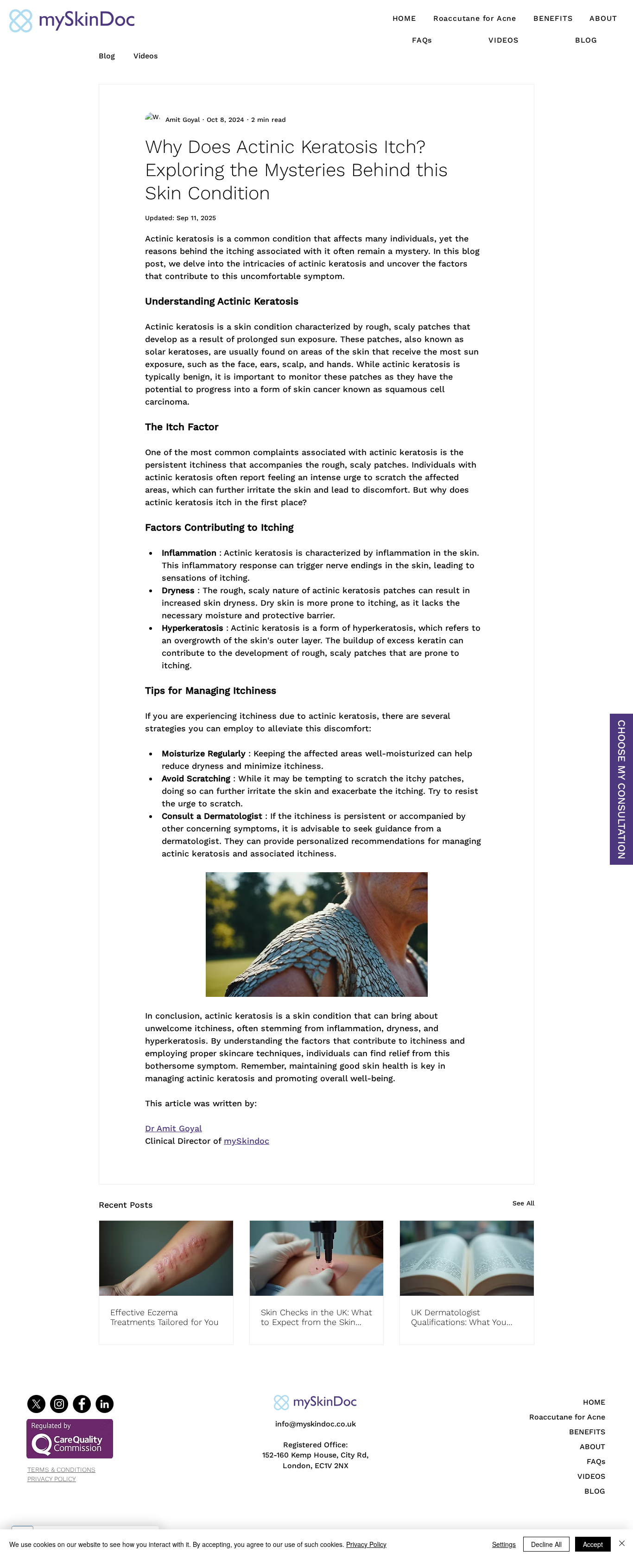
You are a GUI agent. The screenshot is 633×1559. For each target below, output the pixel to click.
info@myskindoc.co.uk (315, 1424)
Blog (107, 55)
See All (523, 1203)
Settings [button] (504, 1544)
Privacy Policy (366, 1544)
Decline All (546, 1544)
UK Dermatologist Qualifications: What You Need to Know (458, 1317)
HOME (594, 1402)
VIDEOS (591, 1476)
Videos (145, 55)
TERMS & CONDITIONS (61, 1469)
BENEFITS (587, 1431)
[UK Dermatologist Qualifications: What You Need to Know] (467, 1258)
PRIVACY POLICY (51, 1479)
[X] (36, 1404)
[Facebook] (82, 1404)
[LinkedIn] (104, 1404)
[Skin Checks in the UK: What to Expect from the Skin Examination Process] (317, 1258)
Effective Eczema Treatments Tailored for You (164, 1317)
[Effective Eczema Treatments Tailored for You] (166, 1258)
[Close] (621, 1544)
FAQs (596, 1461)
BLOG (594, 1491)
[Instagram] (59, 1404)
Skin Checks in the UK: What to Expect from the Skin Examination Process (316, 1317)
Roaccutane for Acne (572, 1417)
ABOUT (592, 1446)
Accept (593, 1544)
